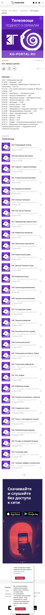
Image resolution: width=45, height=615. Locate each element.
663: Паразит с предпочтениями (24, 167)
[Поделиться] (15, 68)
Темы (7, 590)
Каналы (4, 11)
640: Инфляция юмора (20, 386)
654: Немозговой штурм (21, 255)
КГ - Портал (13, 11)
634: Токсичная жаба (20, 452)
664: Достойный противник (22, 156)
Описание (5, 77)
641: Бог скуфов (18, 375)
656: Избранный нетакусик (22, 233)
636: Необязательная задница (23, 430)
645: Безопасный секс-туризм (23, 331)
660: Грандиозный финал (21, 189)
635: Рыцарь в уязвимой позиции (25, 441)
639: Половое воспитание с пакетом (26, 397)
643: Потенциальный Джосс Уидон (25, 353)
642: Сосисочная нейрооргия (23, 364)
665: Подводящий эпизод (21, 145)
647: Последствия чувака (21, 309)
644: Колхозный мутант (21, 342)
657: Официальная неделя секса (24, 222)
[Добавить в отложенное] (9, 68)
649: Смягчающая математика (23, 288)
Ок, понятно (20, 609)
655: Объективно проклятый (23, 244)
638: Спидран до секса (20, 408)
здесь (15, 605)
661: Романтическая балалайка (24, 178)
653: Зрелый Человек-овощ (22, 266)
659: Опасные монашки (21, 200)
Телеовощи (24, 11)
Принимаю (20, 578)
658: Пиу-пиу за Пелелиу (21, 211)
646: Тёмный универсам (21, 320)
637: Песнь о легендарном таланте (25, 419)
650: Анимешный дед (20, 277)
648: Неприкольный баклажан (23, 298)
